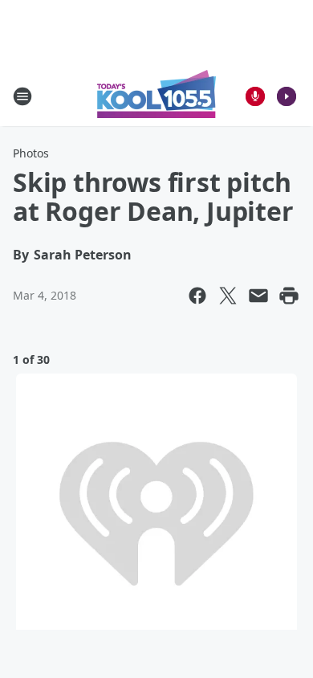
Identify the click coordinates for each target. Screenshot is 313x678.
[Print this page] (289, 295)
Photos (31, 153)
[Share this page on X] (228, 295)
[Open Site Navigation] (22, 96)
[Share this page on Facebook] (197, 295)
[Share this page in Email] (258, 295)
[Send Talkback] (255, 96)
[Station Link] (156, 96)
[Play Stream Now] (286, 96)
